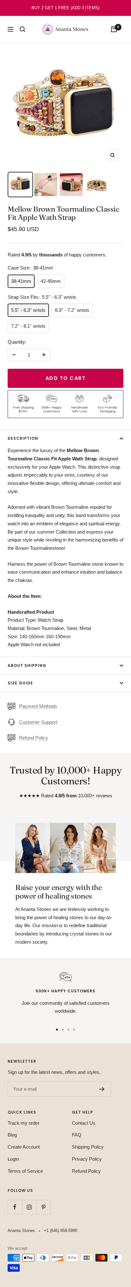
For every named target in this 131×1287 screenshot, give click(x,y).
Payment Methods (38, 706)
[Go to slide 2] (63, 1030)
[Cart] (114, 29)
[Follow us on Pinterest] (43, 1207)
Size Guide (20, 683)
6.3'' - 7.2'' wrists (72, 310)
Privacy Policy (87, 1159)
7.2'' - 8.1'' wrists (28, 326)
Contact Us (83, 1123)
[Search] (22, 29)
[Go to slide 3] (68, 1030)
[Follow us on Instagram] (29, 1207)
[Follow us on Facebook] (15, 1207)
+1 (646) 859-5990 (60, 1230)
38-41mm (21, 281)
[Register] (102, 1089)
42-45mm (51, 281)
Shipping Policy (88, 1147)
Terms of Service (25, 1171)
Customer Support (38, 722)
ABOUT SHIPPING (27, 665)
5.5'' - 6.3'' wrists (28, 310)
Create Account (24, 1147)
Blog (12, 1134)
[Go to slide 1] (57, 1030)
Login (13, 1159)
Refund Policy (33, 737)
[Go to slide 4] (74, 1030)
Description (23, 438)
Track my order (23, 1123)
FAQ (76, 1134)
